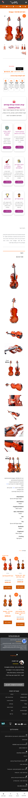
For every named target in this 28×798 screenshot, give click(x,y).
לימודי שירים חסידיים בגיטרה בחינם (19, 777)
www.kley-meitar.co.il (22, 753)
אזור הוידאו (24, 707)
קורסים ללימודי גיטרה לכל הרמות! (19, 132)
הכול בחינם (7, 199)
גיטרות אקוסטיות (23, 697)
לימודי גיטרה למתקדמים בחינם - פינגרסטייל (17, 769)
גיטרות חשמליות (23, 700)
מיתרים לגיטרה (10, 700)
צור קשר (11, 714)
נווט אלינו (11, 704)
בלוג (12, 710)
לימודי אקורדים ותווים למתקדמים (19, 166)
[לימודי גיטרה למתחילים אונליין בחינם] (26, 759)
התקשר (17, 795)
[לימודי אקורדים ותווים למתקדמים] (19, 161)
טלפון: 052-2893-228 (22, 786)
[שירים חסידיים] (19, 195)
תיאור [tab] (21, 253)
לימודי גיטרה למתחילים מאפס (7, 133)
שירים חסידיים (19, 199)
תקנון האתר (24, 714)
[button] (26, 2)
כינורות (20, 550)
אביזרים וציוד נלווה (9, 697)
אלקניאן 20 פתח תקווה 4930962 (19, 744)
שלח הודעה (24, 795)
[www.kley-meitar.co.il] (26, 751)
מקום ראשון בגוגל (22, 83)
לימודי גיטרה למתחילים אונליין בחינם (18, 761)
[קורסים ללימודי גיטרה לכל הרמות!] (19, 128)
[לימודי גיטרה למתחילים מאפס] (7, 128)
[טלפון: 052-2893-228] (26, 784)
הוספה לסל (20, 587)
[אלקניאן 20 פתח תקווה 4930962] (26, 743)
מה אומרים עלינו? (14, 636)
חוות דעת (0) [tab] (19, 257)
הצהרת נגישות (10, 707)
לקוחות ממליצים (23, 710)
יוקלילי (25, 704)
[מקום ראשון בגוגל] (22, 81)
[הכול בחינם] (7, 195)
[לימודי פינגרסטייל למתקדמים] (7, 161)
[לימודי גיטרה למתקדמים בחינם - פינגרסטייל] (26, 768)
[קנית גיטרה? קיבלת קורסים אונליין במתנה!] (14, 101)
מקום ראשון (3, 795)
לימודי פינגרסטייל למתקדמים (7, 166)
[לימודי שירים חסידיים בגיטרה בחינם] (26, 776)
